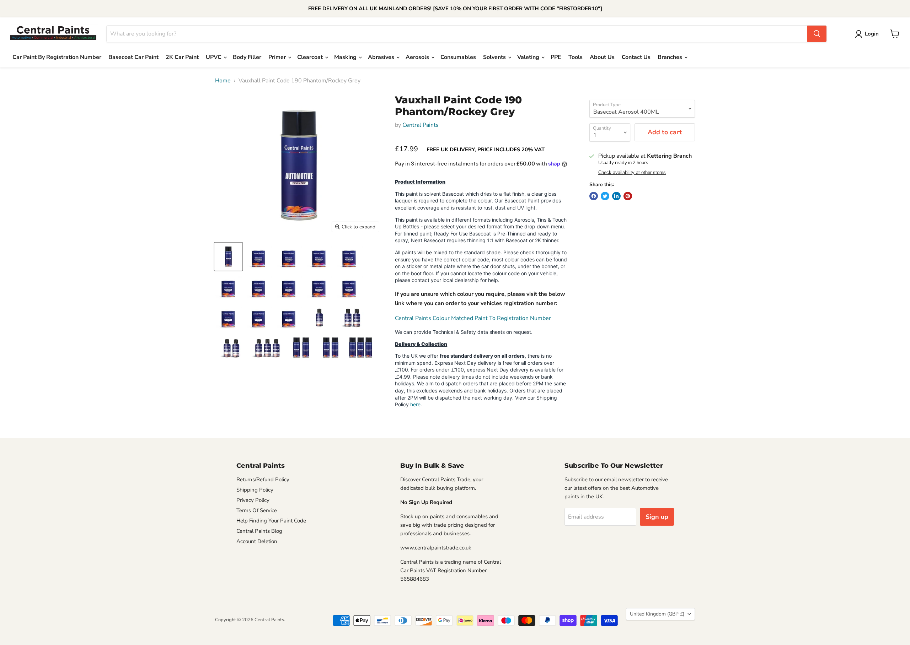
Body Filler (247, 57)
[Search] (816, 34)
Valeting (529, 57)
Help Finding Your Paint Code (271, 520)
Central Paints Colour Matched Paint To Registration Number (473, 318)
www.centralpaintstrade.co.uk (435, 547)
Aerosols (418, 57)
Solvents (495, 57)
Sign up (657, 517)
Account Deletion (256, 541)
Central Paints (420, 125)
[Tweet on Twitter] (605, 196)
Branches (671, 57)
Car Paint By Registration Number (56, 57)
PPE (556, 57)
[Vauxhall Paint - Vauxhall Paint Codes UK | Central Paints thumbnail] (228, 257)
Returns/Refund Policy (262, 479)
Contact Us (636, 57)
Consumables (458, 57)
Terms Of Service (256, 510)
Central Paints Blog (259, 531)
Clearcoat (310, 57)
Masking (346, 57)
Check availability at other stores (632, 172)
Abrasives (382, 57)
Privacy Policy (252, 500)
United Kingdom (657, 614)
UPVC (214, 57)
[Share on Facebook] (593, 196)
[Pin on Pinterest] (627, 196)
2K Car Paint (182, 57)
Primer (277, 57)
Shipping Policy (254, 489)
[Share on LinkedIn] (616, 196)
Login (872, 33)
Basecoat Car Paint (133, 57)
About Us (602, 57)
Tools (575, 57)
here (415, 404)
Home (223, 80)
